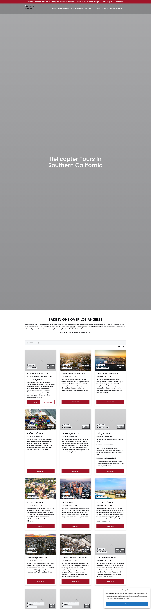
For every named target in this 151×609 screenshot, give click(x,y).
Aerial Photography (77, 8)
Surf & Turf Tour (35, 433)
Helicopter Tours (63, 8)
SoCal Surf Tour (104, 502)
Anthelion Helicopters (116, 8)
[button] (147, 590)
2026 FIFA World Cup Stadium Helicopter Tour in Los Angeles (39, 376)
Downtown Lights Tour (73, 373)
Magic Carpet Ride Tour (74, 557)
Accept (127, 604)
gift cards (72, 327)
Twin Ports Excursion (107, 373)
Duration (41, 343)
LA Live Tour (68, 502)
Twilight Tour (103, 433)
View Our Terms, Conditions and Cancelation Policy (75, 332)
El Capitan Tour (35, 502)
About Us (105, 8)
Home (54, 8)
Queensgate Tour (71, 433)
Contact (97, 8)
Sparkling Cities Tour (37, 557)
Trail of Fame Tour (106, 557)
